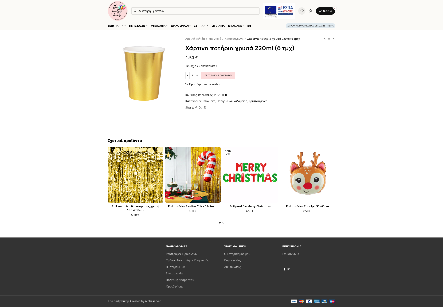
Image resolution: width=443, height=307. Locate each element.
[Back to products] (329, 39)
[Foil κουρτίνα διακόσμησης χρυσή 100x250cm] (135, 175)
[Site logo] (118, 11)
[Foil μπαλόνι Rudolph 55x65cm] (307, 175)
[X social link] (200, 107)
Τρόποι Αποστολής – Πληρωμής (187, 260)
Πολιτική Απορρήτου (180, 280)
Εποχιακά (215, 39)
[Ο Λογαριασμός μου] (310, 10)
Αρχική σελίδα (195, 39)
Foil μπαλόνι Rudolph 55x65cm (307, 206)
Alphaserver (153, 301)
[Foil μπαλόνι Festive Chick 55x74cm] (193, 175)
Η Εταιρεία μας (175, 267)
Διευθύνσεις (232, 267)
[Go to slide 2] (223, 223)
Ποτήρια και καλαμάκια (232, 101)
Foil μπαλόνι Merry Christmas (250, 206)
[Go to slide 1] (220, 223)
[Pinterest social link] (205, 107)
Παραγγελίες (232, 260)
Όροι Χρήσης (174, 286)
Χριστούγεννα (234, 39)
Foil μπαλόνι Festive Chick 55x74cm (192, 206)
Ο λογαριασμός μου (237, 254)
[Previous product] (325, 39)
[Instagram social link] (289, 269)
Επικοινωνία (174, 273)
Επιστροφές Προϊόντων (181, 254)
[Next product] (333, 39)
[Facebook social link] (196, 107)
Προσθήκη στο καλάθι (218, 75)
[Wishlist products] (301, 10)
